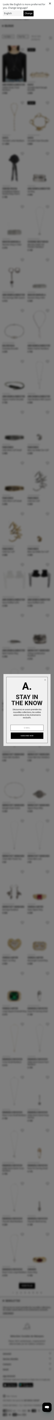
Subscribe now (27, 736)
